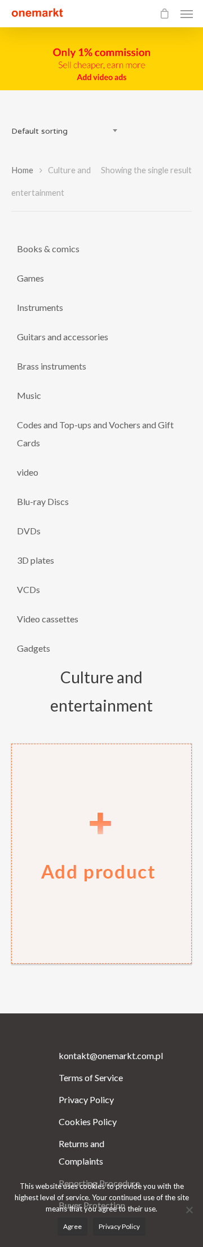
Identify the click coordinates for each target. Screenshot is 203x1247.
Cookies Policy (88, 1121)
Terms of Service (91, 1077)
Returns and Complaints (81, 1152)
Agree (72, 1226)
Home (22, 170)
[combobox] (67, 131)
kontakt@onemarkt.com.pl (101, 1055)
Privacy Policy (86, 1099)
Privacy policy (119, 1226)
